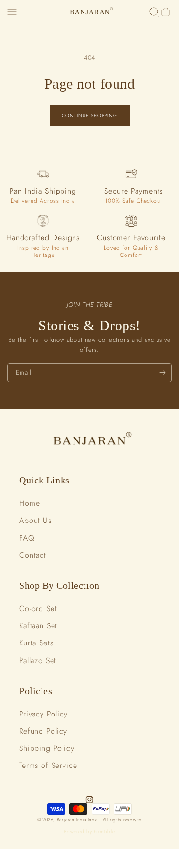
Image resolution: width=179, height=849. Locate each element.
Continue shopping (89, 115)
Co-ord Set (38, 608)
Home (29, 503)
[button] (12, 12)
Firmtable (104, 831)
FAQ (27, 537)
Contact (32, 555)
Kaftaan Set (38, 625)
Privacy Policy (43, 713)
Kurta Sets (36, 642)
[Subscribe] (162, 372)
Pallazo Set (37, 660)
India (94, 820)
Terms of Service (48, 765)
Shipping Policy (46, 748)
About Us (35, 520)
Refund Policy (43, 731)
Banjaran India (71, 820)
